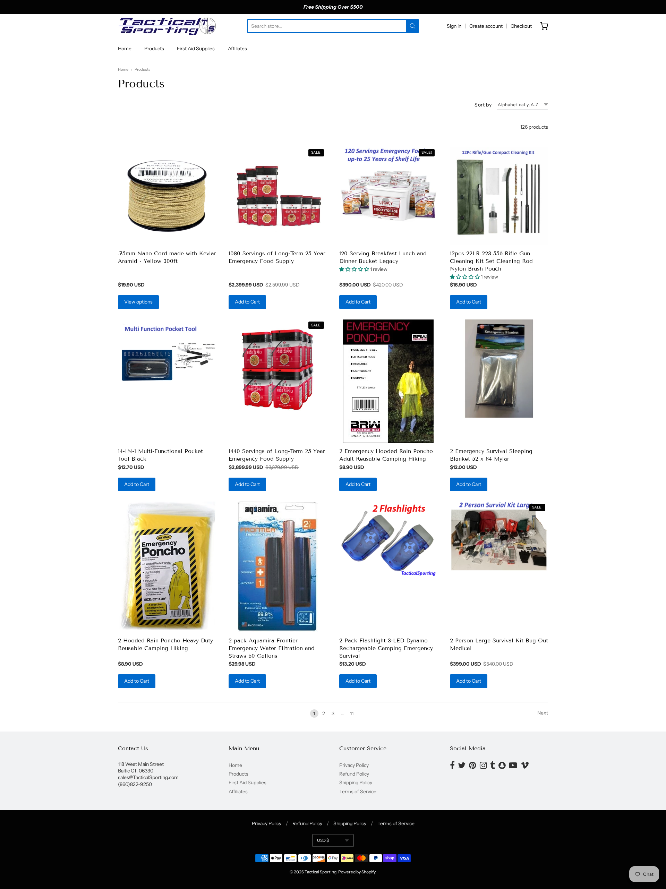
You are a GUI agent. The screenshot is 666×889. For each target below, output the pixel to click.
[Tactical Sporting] (167, 26)
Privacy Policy (354, 765)
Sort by (483, 104)
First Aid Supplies (196, 48)
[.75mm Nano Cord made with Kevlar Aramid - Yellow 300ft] (167, 196)
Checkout (521, 26)
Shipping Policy (355, 782)
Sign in (454, 26)
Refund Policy (354, 774)
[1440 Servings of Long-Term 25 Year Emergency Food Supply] (278, 368)
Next (542, 713)
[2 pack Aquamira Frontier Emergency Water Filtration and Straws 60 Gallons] (278, 567)
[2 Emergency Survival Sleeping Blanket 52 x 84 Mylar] (499, 368)
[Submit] (412, 26)
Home (124, 48)
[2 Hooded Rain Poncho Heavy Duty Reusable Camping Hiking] (167, 566)
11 (351, 713)
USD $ (323, 840)
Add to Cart (247, 302)
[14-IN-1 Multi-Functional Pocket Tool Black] (167, 352)
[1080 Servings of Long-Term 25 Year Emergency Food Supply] (278, 196)
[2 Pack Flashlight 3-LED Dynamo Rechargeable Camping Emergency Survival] (388, 539)
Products (154, 48)
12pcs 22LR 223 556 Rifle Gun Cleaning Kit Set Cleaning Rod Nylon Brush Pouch (491, 261)
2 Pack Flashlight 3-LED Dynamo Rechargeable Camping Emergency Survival (386, 648)
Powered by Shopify (356, 871)
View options (138, 302)
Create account (486, 26)
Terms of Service (357, 791)
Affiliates (237, 48)
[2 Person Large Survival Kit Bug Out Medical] (499, 536)
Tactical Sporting (320, 871)
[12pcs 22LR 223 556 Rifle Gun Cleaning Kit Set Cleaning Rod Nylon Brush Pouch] (499, 196)
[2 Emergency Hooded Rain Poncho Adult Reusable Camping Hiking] (388, 381)
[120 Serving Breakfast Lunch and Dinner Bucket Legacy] (388, 196)
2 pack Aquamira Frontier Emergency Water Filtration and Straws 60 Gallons (272, 648)
